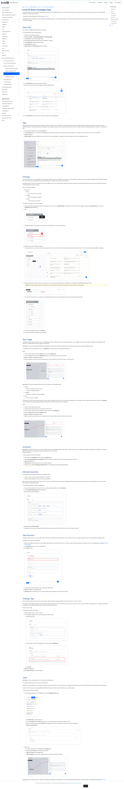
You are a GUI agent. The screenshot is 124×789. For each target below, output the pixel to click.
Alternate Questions (115, 19)
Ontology (113, 13)
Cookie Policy (78, 783)
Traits (112, 25)
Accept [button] (85, 786)
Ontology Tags (114, 23)
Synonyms (113, 17)
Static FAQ (113, 9)
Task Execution (114, 21)
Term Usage (113, 15)
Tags (112, 11)
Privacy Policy (72, 783)
